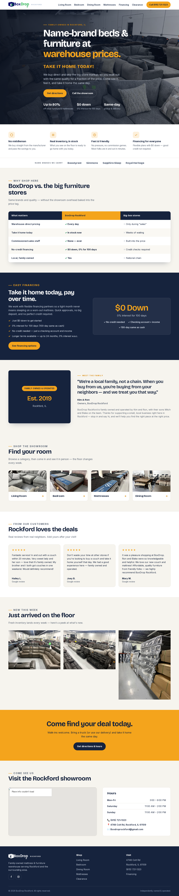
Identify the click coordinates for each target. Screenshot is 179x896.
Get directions (55, 93)
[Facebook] (11, 877)
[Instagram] (18, 877)
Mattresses (109, 4)
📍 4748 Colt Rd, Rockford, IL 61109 (126, 824)
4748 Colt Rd (133, 860)
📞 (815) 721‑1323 (116, 820)
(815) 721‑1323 (133, 869)
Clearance (137, 4)
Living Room (64, 4)
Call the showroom (82, 93)
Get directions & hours (89, 746)
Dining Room (93, 4)
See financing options (24, 345)
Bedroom (79, 4)
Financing (124, 4)
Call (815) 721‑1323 (158, 4)
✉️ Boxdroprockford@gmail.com (125, 829)
